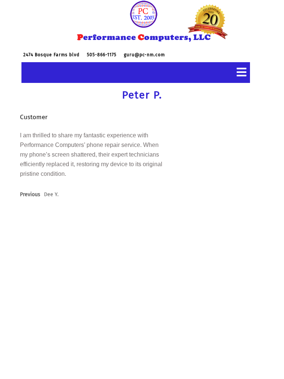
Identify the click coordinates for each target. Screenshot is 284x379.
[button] (135, 72)
